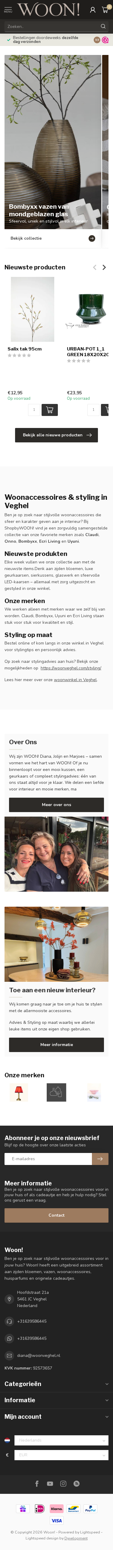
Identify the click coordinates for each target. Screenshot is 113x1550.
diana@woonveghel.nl (38, 1355)
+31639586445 (31, 1321)
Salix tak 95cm (25, 349)
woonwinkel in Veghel (75, 680)
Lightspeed (90, 1532)
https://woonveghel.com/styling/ (71, 668)
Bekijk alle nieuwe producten (53, 435)
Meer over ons (56, 805)
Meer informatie (56, 1045)
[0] (105, 10)
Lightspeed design (42, 1538)
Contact (56, 1215)
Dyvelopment (76, 1538)
